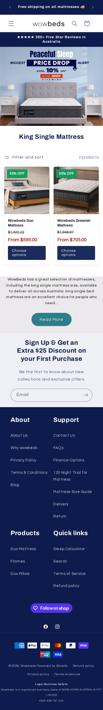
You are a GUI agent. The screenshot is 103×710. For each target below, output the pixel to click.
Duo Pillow (20, 574)
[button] (11, 23)
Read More (51, 319)
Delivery (61, 504)
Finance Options (68, 460)
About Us (19, 435)
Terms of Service (69, 574)
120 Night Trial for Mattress (70, 476)
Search (60, 561)
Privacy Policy (23, 460)
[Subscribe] (86, 395)
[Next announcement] (93, 7)
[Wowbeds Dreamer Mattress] (76, 190)
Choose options (19, 253)
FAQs (58, 448)
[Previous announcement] (10, 7)
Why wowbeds (24, 448)
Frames (18, 561)
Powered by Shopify (52, 665)
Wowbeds (28, 665)
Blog (15, 485)
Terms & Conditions (29, 473)
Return (60, 516)
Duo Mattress (23, 549)
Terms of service (67, 674)
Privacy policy (38, 674)
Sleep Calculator (69, 549)
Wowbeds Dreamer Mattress (74, 223)
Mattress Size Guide (72, 492)
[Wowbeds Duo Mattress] (26, 190)
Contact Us (64, 435)
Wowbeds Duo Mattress (21, 223)
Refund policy (66, 586)
